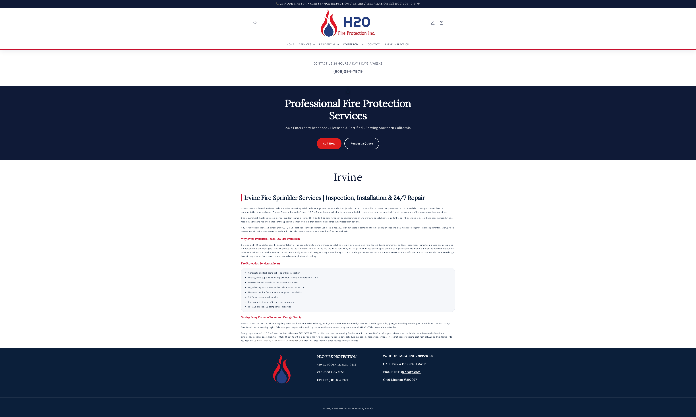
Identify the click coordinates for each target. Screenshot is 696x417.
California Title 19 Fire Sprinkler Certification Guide (279, 340)
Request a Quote (362, 143)
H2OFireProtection (341, 408)
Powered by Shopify (362, 408)
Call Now (329, 143)
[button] (255, 22)
